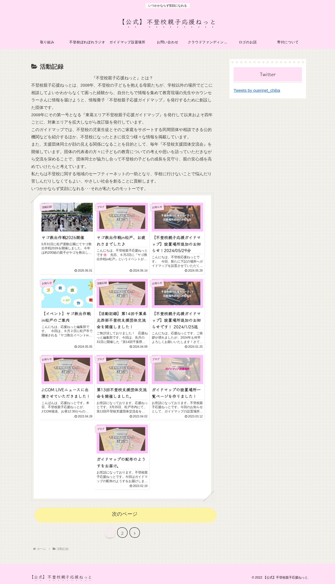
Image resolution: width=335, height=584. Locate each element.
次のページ (125, 514)
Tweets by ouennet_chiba (257, 90)
